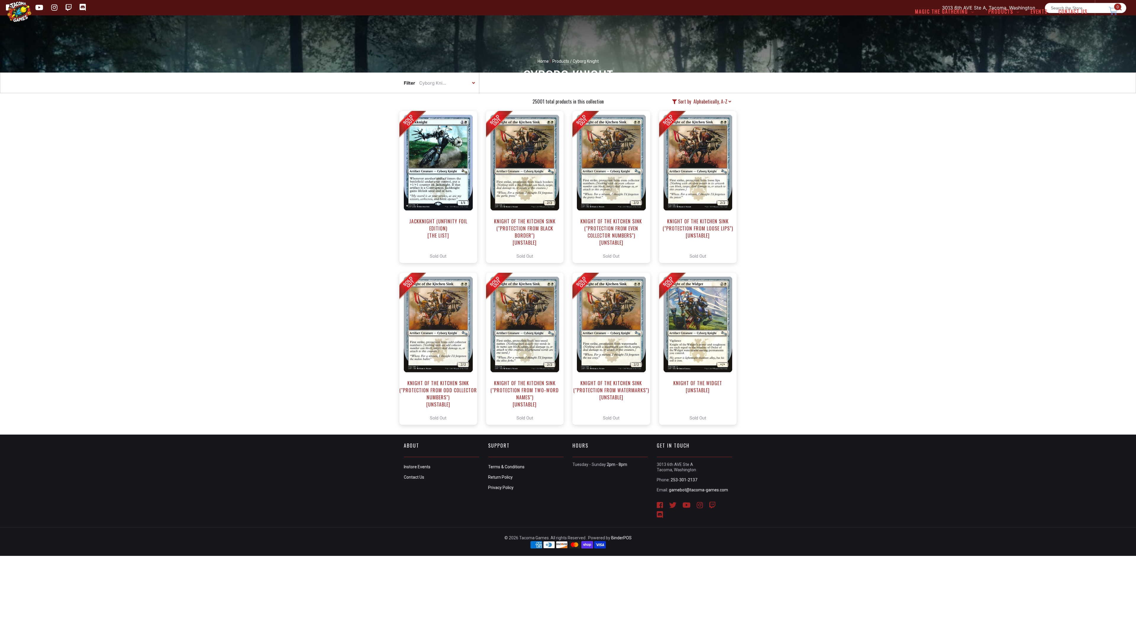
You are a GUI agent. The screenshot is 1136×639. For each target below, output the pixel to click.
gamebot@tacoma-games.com (698, 490)
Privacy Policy (501, 487)
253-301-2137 (684, 479)
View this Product (441, 187)
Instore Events (417, 466)
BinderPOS (621, 537)
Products (560, 61)
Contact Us (414, 477)
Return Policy (500, 477)
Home (543, 61)
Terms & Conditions (506, 466)
